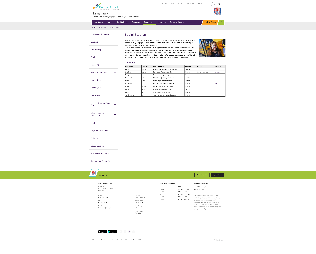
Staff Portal (140, 240)
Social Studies (97, 146)
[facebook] (221, 4)
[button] (221, 22)
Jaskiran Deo (139, 202)
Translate (190, 4)
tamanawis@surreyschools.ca (107, 208)
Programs (162, 22)
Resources (136, 22)
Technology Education (101, 161)
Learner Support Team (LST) (101, 104)
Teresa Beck (138, 213)
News (109, 22)
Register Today (210, 22)
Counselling (96, 49)
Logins (147, 240)
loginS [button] (200, 4)
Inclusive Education (100, 153)
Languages (96, 87)
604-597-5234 (103, 197)
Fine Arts (95, 65)
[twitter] (219, 4)
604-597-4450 (103, 202)
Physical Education (99, 130)
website (217, 72)
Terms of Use (124, 240)
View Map (101, 191)
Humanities (96, 80)
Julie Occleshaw (140, 208)
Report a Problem (199, 189)
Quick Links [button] (180, 4)
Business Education (100, 34)
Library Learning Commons (98, 114)
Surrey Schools (97, 240)
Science (94, 138)
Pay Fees (164, 4)
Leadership (96, 95)
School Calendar (121, 22)
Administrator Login (200, 187)
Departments (149, 22)
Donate (172, 4)
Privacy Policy (115, 240)
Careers (94, 42)
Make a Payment (202, 175)
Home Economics (99, 72)
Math (93, 123)
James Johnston (140, 197)
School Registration (177, 22)
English (94, 57)
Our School (98, 22)
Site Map (133, 240)
